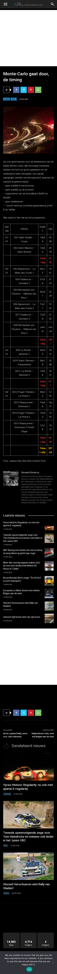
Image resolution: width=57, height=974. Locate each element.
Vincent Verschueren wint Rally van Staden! (20, 604)
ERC (5, 845)
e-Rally (7, 794)
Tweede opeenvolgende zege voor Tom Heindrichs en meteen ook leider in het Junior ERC (22, 538)
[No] (53, 962)
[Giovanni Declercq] (10, 488)
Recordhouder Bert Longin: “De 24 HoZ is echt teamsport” (22, 579)
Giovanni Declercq (30, 472)
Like (11, 934)
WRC (14, 99)
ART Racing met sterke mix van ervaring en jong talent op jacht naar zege (22, 552)
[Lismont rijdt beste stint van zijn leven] (49, 618)
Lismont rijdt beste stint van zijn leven (21, 617)
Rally (6, 99)
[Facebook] (16, 90)
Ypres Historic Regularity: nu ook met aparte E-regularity (21, 524)
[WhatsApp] (38, 90)
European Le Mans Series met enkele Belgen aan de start (21, 592)
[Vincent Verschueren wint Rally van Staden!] (49, 606)
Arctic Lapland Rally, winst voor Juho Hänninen (15, 735)
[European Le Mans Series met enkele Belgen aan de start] (49, 593)
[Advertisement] (28, 38)
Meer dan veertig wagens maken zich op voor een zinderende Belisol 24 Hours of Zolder (21, 565)
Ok (29, 969)
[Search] (52, 4)
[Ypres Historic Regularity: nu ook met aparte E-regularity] (49, 525)
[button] (5, 4)
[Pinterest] (31, 90)
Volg (28, 934)
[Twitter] (23, 90)
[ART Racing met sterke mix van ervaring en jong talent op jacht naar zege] (49, 553)
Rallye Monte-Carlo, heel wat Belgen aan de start (43, 735)
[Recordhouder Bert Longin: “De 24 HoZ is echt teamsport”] (49, 580)
